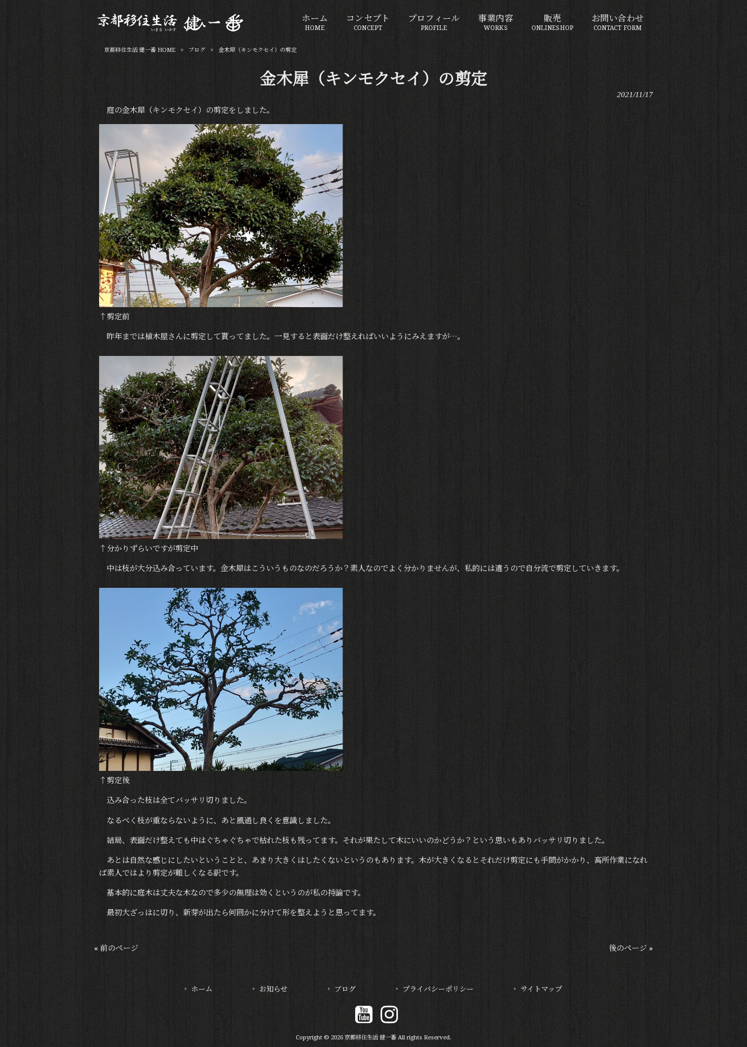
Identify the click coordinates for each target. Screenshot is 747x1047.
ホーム (201, 989)
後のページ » (631, 948)
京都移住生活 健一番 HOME (139, 50)
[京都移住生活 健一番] (170, 30)
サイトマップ (541, 989)
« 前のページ (116, 948)
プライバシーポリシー (438, 989)
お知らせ (273, 989)
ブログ (197, 50)
